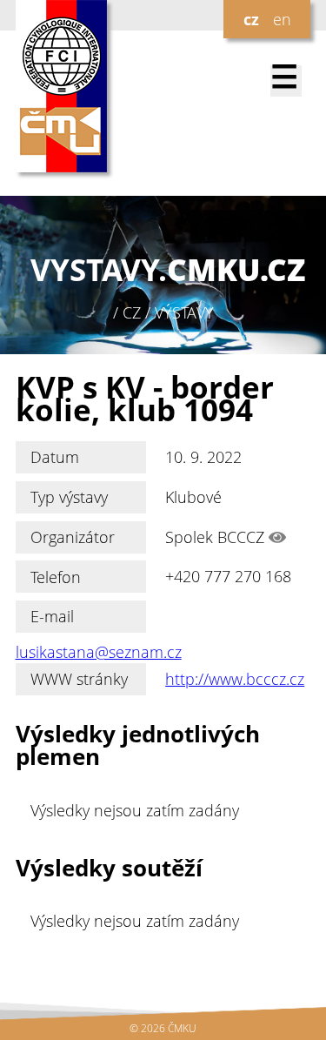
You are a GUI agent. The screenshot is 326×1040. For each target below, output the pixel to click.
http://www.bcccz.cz (234, 678)
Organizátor (72, 537)
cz (251, 19)
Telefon (55, 577)
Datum (54, 456)
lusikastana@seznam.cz (99, 651)
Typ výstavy (69, 496)
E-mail (52, 616)
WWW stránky (79, 678)
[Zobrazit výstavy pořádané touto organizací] (277, 537)
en (282, 19)
